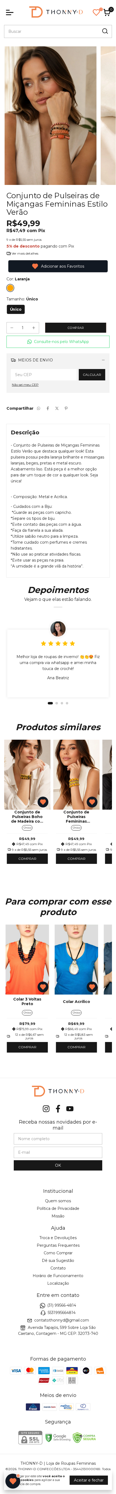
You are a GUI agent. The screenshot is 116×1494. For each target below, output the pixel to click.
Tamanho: (22, 299)
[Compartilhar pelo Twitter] (57, 408)
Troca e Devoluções (58, 1237)
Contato (58, 1268)
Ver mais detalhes (24, 253)
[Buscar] (104, 31)
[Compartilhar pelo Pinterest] (66, 408)
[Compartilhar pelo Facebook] (48, 408)
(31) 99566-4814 (61, 1305)
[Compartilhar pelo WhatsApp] (39, 408)
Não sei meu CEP (25, 385)
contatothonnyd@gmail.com (61, 1320)
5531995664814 (62, 1312)
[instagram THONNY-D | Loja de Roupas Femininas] (46, 1109)
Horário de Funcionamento (58, 1275)
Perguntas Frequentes (58, 1245)
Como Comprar (58, 1253)
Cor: (18, 279)
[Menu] (11, 12)
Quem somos (58, 1200)
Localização (58, 1283)
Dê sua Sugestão (58, 1260)
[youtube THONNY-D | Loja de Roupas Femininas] (70, 1109)
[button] (58, 342)
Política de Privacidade (58, 1208)
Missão (58, 1216)
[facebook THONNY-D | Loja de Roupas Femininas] (58, 1109)
